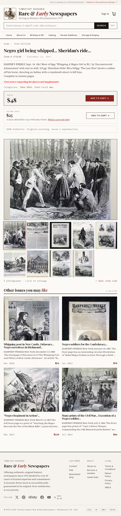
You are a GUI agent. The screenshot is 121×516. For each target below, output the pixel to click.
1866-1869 (26, 87)
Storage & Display (90, 35)
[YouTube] (49, 497)
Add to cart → (100, 98)
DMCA (108, 487)
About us (91, 466)
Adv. (113, 25)
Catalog (52, 35)
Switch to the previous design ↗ (101, 2)
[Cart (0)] (114, 14)
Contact (73, 466)
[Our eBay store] (33, 497)
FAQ (71, 470)
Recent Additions (68, 35)
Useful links (92, 477)
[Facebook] (42, 497)
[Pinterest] (23, 497)
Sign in (105, 13)
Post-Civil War (44, 87)
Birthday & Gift (37, 35)
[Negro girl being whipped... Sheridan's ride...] (15, 235)
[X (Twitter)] (17, 497)
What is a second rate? (59, 119)
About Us (21, 35)
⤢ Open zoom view (106, 281)
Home (9, 35)
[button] (60, 179)
